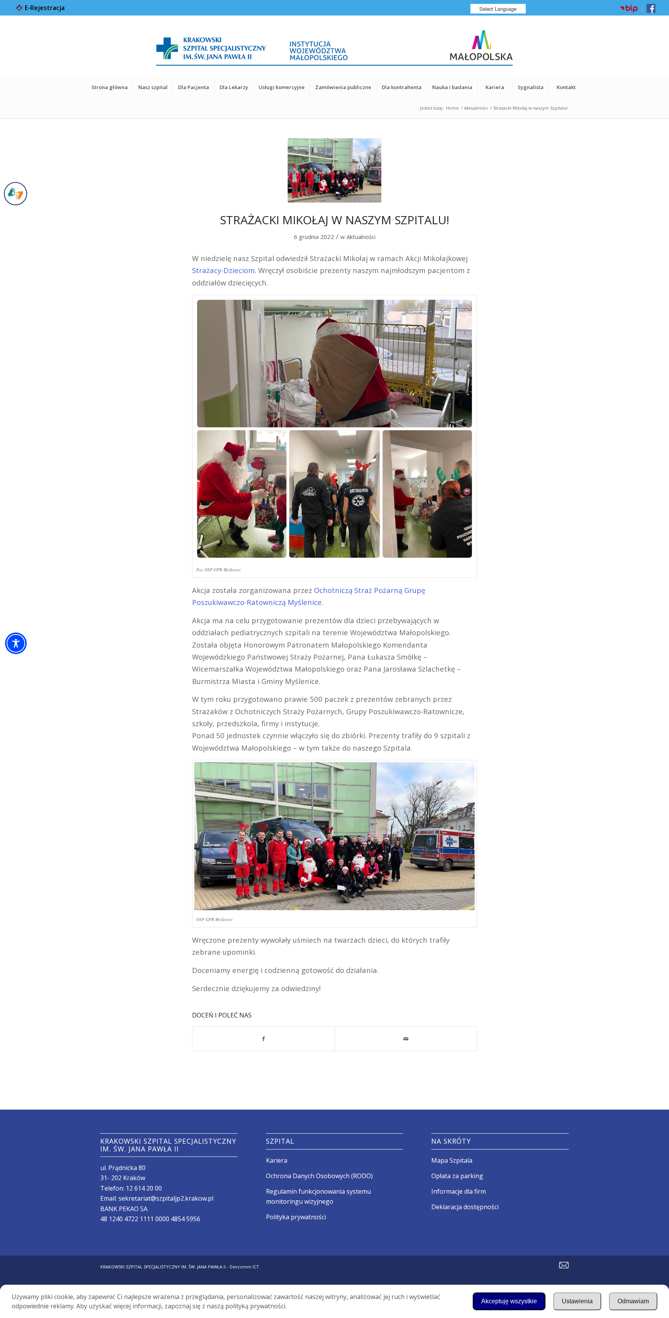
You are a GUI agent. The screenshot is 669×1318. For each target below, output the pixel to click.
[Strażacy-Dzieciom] (334, 170)
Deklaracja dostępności (465, 1207)
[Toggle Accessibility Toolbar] (16, 643)
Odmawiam (633, 1301)
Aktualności (361, 237)
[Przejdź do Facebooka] (651, 11)
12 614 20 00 (144, 1188)
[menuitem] (629, 9)
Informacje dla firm (458, 1191)
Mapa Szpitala (451, 1160)
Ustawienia (577, 1301)
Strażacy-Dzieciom (223, 270)
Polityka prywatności (296, 1217)
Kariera (276, 1160)
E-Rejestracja (44, 7)
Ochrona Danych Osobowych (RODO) (319, 1176)
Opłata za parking (457, 1176)
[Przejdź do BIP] (628, 11)
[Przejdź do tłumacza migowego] (15, 193)
